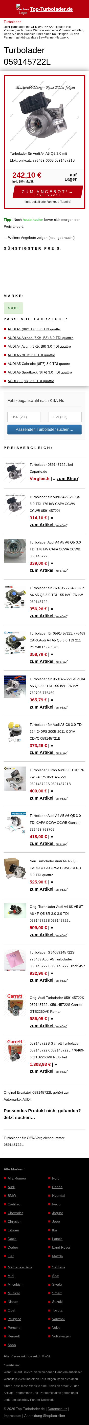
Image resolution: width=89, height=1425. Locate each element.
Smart (57, 1293)
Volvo (56, 1328)
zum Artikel (48, 524)
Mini (11, 1276)
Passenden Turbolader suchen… (44, 429)
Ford (56, 1178)
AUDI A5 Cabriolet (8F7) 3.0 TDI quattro (39, 364)
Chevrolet (15, 1213)
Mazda (57, 1256)
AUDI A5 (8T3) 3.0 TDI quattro (31, 355)
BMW (12, 1196)
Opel (11, 1310)
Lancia (57, 1239)
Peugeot (14, 1319)
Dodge (13, 1247)
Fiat (11, 1256)
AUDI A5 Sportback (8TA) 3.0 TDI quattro (40, 372)
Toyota (57, 1310)
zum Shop (67, 478)
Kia (54, 1230)
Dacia (12, 1239)
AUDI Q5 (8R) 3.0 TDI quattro (31, 381)
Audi (11, 1187)
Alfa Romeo (17, 1178)
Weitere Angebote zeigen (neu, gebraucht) (41, 238)
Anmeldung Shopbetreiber (44, 1416)
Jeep (56, 1221)
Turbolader (12, 22)
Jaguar (57, 1213)
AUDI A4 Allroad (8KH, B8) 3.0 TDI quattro (40, 338)
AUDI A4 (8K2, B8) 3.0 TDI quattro (34, 329)
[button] (47, 192)
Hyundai (58, 1196)
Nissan (13, 1302)
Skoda (57, 1284)
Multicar (14, 1293)
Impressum (12, 1416)
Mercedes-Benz (20, 1267)
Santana (58, 1267)
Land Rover (61, 1247)
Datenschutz (57, 1409)
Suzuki (57, 1302)
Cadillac (14, 1204)
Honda (57, 1187)
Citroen (13, 1230)
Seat (55, 1276)
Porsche (14, 1328)
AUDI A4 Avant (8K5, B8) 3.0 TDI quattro (39, 346)
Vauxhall (58, 1319)
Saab (12, 1345)
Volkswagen (61, 1336)
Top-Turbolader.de (51, 9)
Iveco (56, 1204)
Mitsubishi (15, 1284)
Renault (14, 1336)
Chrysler (14, 1221)
